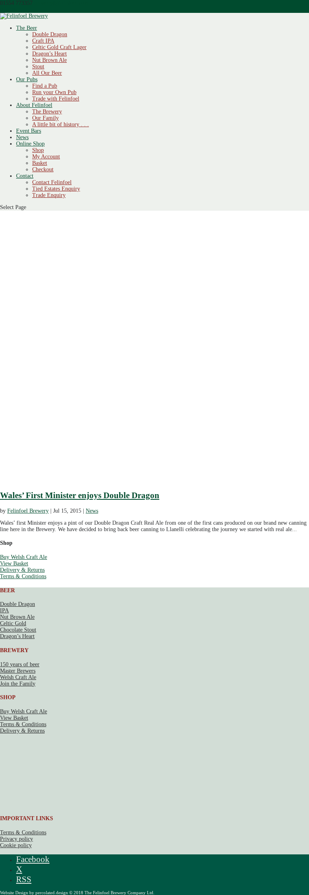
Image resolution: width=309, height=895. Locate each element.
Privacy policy (16, 839)
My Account (46, 157)
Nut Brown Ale (49, 60)
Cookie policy (16, 845)
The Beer (26, 28)
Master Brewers (17, 671)
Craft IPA (43, 41)
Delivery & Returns (22, 570)
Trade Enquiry (49, 195)
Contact (24, 176)
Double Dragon (49, 34)
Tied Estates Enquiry (56, 189)
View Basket (14, 563)
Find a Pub (44, 86)
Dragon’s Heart (49, 54)
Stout (38, 67)
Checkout (43, 169)
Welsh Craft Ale (18, 677)
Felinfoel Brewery (28, 511)
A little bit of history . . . (60, 124)
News (22, 137)
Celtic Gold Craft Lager (59, 47)
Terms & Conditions (23, 576)
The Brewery (47, 112)
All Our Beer (47, 73)
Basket (39, 163)
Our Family (45, 118)
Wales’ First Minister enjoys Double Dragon (79, 495)
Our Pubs (26, 79)
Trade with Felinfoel (55, 99)
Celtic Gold (13, 623)
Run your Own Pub (54, 92)
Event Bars (28, 131)
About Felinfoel (34, 105)
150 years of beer (19, 664)
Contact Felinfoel (52, 182)
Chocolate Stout (18, 630)
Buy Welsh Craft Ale (23, 557)
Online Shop (30, 144)
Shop (38, 150)
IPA (4, 611)
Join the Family (17, 684)
